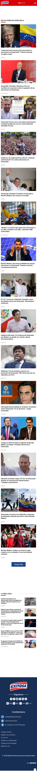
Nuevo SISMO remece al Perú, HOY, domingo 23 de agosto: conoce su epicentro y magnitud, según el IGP (12, 632)
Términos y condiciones (9, 740)
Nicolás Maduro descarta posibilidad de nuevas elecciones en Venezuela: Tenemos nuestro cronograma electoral (18, 265)
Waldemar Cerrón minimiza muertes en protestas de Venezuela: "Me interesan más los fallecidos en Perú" (18, 373)
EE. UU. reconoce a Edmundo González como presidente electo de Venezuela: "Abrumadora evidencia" (17, 301)
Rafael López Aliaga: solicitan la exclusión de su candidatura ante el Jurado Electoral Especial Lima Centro (12, 612)
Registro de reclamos (8, 735)
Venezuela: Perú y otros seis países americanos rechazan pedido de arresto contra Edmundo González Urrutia (18, 124)
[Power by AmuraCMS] (31, 763)
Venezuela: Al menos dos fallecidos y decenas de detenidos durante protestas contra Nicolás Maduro (18, 516)
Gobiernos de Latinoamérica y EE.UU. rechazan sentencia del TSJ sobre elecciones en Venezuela (18, 160)
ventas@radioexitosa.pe (13, 717)
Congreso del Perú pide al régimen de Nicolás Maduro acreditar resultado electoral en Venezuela (17, 444)
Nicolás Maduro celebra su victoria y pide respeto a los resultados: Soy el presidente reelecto (16, 552)
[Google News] (23, 699)
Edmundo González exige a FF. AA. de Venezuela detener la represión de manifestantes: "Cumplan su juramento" (18, 480)
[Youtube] (17, 699)
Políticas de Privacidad (8, 743)
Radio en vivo (5, 746)
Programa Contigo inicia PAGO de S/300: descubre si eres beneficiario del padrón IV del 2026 (12, 642)
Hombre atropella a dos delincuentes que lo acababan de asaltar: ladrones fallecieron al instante (11, 601)
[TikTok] (26, 699)
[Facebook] (11, 699)
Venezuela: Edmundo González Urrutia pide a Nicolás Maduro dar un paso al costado (17, 194)
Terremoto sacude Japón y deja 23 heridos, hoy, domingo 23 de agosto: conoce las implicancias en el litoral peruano (12, 623)
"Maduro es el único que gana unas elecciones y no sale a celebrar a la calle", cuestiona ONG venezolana (18, 229)
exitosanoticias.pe (11, 721)
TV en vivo (4, 738)
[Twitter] (14, 699)
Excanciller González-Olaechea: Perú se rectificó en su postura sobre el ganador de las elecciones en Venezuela (18, 88)
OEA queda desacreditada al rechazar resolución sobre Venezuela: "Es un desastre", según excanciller (18, 409)
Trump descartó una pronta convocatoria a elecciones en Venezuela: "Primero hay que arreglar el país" (16, 52)
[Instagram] (20, 699)
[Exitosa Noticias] (5, 3)
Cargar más (18, 564)
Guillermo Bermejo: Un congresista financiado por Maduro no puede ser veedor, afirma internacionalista (17, 337)
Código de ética (6, 732)
